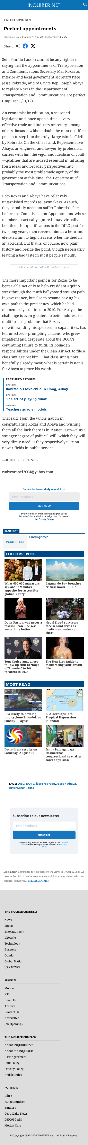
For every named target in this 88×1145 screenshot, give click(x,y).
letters (13, 788)
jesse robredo (45, 784)
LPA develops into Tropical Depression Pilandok (61, 717)
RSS (7, 994)
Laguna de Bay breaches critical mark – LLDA (63, 585)
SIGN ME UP (44, 506)
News (8, 920)
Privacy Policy (45, 518)
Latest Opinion (17, 20)
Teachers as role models (26, 409)
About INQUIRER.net (19, 1045)
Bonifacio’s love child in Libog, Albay (37, 389)
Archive (10, 1006)
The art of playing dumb (27, 399)
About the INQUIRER (19, 1051)
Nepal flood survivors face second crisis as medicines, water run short (62, 627)
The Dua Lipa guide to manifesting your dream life (64, 664)
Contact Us (12, 1012)
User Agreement (15, 1057)
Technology (12, 943)
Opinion (10, 955)
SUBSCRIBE (44, 835)
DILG (21, 784)
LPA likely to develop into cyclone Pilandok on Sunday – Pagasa (23, 717)
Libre (8, 1096)
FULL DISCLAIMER (37, 881)
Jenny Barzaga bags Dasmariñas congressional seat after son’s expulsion (64, 754)
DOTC (30, 784)
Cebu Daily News (16, 1113)
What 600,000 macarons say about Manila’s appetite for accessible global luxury (22, 588)
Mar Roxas (26, 788)
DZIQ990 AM (13, 1119)
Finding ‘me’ (38, 537)
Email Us (10, 1000)
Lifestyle (10, 937)
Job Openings (14, 1024)
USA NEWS (12, 967)
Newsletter (12, 1018)
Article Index (13, 1075)
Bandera (10, 1107)
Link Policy (12, 1063)
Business (10, 949)
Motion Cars (13, 1125)
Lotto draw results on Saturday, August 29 (21, 751)
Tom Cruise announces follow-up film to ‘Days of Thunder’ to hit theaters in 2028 (22, 666)
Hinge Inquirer (15, 1102)
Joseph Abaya (66, 784)
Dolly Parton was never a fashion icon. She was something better (23, 625)
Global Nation (14, 961)
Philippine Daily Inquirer (17, 36)
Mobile (9, 988)
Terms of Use (26, 516)
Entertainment (14, 931)
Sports (9, 926)
